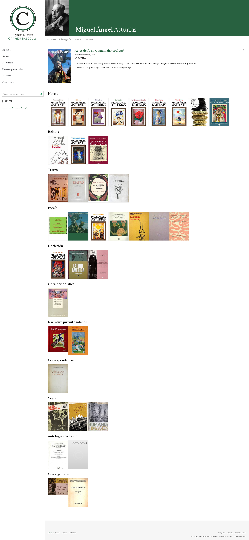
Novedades (7, 62)
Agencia (6, 49)
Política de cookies (240, 536)
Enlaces (89, 39)
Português (24, 108)
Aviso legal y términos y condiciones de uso (203, 536)
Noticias (6, 75)
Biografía (51, 39)
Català (11, 108)
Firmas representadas (12, 69)
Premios (78, 39)
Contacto (7, 82)
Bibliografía (65, 39)
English (17, 108)
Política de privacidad (226, 536)
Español (4, 108)
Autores (6, 56)
